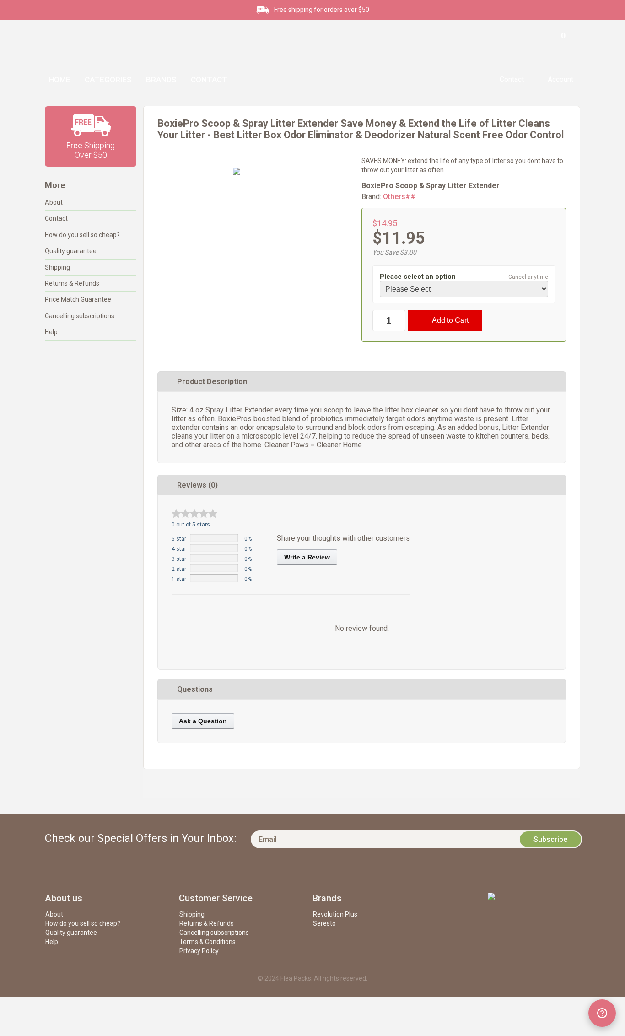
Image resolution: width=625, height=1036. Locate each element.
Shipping (57, 267)
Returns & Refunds (72, 283)
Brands (161, 79)
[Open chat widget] (602, 1013)
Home (59, 79)
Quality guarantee (71, 251)
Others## (399, 196)
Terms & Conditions (207, 941)
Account (560, 79)
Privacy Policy (199, 951)
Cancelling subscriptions (79, 316)
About (54, 202)
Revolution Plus (335, 914)
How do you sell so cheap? (82, 235)
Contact (209, 79)
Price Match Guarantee (78, 299)
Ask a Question (203, 721)
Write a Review (307, 557)
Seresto (324, 923)
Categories (108, 79)
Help (51, 332)
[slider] (194, 513)
